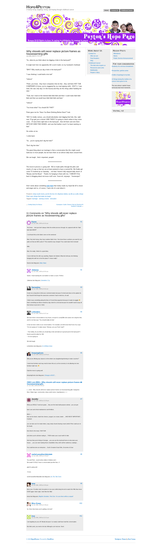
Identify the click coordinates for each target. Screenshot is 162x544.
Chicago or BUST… (50, 375)
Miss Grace (36, 503)
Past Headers (94, 58)
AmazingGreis (37, 353)
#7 (81, 399)
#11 (81, 516)
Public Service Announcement (123, 58)
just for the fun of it (51, 194)
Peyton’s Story (95, 72)
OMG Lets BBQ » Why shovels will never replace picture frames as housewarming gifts (54, 383)
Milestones (116, 53)
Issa (33, 516)
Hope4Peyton (38, 7)
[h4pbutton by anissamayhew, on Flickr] (123, 106)
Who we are (94, 56)
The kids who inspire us (98, 65)
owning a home (44, 199)
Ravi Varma (131, 539)
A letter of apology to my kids (121, 75)
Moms (115, 56)
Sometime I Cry (45, 280)
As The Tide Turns (56, 476)
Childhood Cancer (127, 10)
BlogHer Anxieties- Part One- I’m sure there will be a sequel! (56, 496)
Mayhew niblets (63, 194)
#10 (81, 503)
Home (106, 10)
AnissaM (39, 56)
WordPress (50, 539)
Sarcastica (36, 287)
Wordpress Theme (120, 539)
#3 (81, 287)
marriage (35, 199)
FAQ (91, 60)
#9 (81, 483)
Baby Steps (43, 263)
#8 (81, 454)
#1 (81, 222)
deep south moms (39, 194)
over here (49, 186)
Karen (34, 222)
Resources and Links (97, 68)
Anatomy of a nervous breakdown (122, 66)
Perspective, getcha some (120, 70)
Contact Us (114, 10)
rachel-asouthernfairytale (42, 454)
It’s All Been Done (47, 346)
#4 (81, 312)
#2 (81, 270)
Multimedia (93, 70)
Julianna (35, 270)
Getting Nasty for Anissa (35, 204)
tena (33, 484)
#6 (81, 382)
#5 (81, 353)
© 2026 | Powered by (36, 539)
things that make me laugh (42, 196)
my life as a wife (73, 194)
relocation (53, 199)
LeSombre (36, 312)
